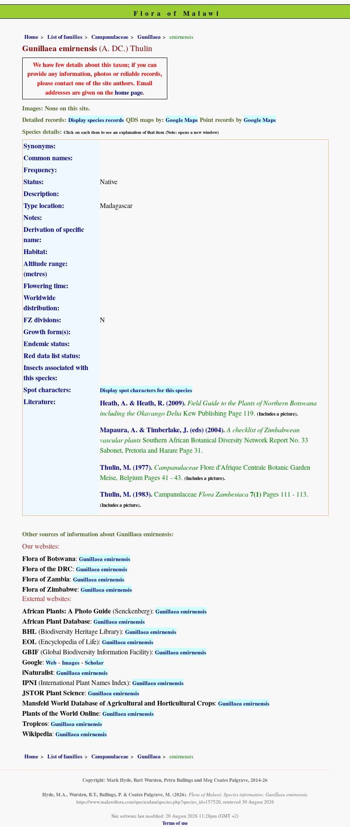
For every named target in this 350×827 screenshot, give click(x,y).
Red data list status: (51, 355)
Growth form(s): (46, 331)
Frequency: (40, 169)
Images (70, 662)
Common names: (48, 157)
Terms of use (175, 823)
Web (51, 662)
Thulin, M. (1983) (125, 494)
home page (129, 92)
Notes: (32, 217)
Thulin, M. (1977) (125, 467)
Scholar (94, 662)
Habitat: (35, 251)
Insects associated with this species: (55, 372)
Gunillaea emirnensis (104, 559)
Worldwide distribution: (41, 302)
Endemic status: (46, 343)
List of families (64, 36)
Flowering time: (45, 285)
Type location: (43, 205)
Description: (41, 193)
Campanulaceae (109, 36)
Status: (33, 181)
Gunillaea (148, 36)
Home (31, 36)
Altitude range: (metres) (45, 268)
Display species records (96, 120)
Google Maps (182, 120)
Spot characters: (47, 389)
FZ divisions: (42, 319)
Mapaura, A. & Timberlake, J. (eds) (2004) (161, 429)
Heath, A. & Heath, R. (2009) (142, 403)
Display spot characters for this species (146, 390)
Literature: (39, 401)
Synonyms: (39, 145)
